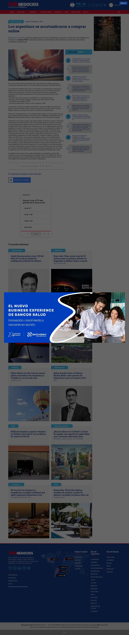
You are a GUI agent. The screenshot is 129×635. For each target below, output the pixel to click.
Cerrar (123, 3)
